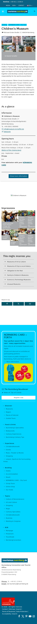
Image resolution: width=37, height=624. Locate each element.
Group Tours (10, 483)
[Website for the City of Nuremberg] (18, 602)
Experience (9, 443)
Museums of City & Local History (19, 266)
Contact (21, 5)
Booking (8, 468)
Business (8, 518)
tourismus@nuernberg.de (18, 584)
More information (12, 362)
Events (8, 450)
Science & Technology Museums (19, 280)
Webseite (7, 132)
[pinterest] (26, 616)
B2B (13, 5)
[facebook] (19, 616)
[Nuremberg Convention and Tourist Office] (17, 11)
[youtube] (30, 616)
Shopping (9, 456)
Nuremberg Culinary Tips (14, 437)
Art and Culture (11, 502)
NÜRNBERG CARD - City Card (16, 480)
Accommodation (11, 474)
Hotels (7, 471)
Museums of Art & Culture (16, 262)
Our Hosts (9, 490)
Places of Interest (11, 415)
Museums (9, 409)
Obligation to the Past (15, 271)
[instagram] (33, 616)
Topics (7, 496)
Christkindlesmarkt (12, 446)
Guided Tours (10, 418)
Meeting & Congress (12, 521)
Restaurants (9, 431)
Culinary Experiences (13, 434)
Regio (7, 509)
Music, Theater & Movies (14, 453)
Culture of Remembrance (14, 499)
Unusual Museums (13, 284)
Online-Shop (10, 487)
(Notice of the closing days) (11, 150)
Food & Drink (10, 424)
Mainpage (9, 530)
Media (8, 5)
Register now (18, 397)
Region (8, 412)
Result (7, 477)
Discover (8, 406)
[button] (7, 304)
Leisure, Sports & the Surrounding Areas (16, 460)
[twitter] (23, 616)
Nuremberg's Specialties (14, 428)
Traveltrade (9, 537)
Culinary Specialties (12, 512)
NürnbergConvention (13, 540)
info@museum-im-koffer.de (14, 129)
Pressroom (9, 534)
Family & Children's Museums (17, 275)
